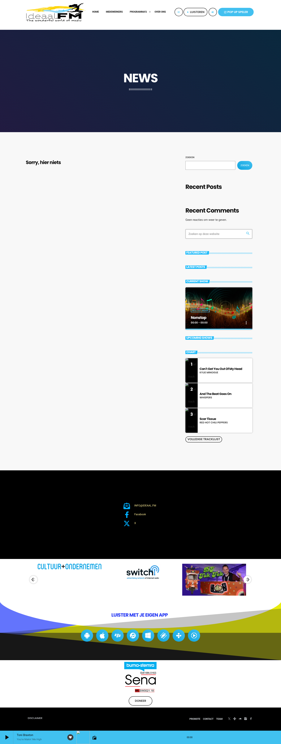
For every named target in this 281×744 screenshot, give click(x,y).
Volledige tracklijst (204, 439)
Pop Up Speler (236, 12)
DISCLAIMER (35, 718)
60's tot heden (200, 310)
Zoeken (189, 157)
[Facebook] (250, 719)
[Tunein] (234, 719)
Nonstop (198, 317)
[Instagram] (245, 719)
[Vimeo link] (56, 12)
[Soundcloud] (240, 719)
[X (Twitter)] (229, 719)
